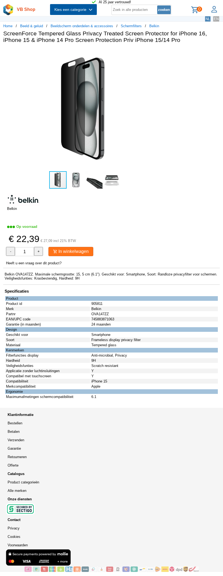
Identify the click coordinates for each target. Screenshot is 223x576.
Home (8, 26)
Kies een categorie (71, 9)
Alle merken (17, 491)
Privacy (14, 528)
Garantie (14, 448)
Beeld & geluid (31, 26)
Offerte (13, 465)
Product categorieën (23, 482)
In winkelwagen (73, 251)
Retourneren (17, 457)
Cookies (14, 537)
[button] (161, 53)
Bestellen (15, 423)
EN (216, 19)
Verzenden (16, 440)
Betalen (14, 432)
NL (208, 19)
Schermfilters (131, 26)
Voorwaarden (18, 545)
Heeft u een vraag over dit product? (33, 263)
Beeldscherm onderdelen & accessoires (82, 26)
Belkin (154, 26)
